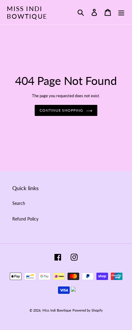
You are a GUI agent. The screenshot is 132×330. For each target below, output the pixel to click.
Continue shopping (61, 110)
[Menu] (121, 12)
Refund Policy (25, 218)
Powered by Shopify (87, 310)
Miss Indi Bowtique (27, 12)
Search (18, 203)
